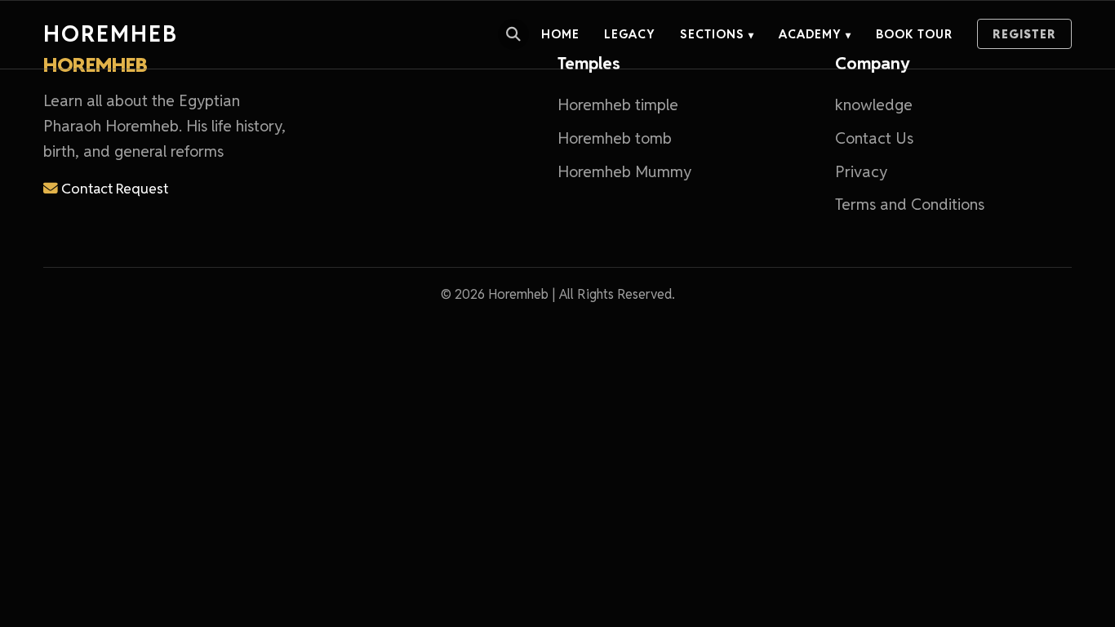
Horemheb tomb (615, 138)
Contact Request (113, 188)
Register (1024, 34)
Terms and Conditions (909, 204)
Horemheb (110, 34)
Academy (815, 34)
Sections (717, 34)
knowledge (874, 105)
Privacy (861, 172)
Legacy (629, 34)
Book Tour (914, 34)
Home (560, 34)
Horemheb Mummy (624, 172)
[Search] (513, 34)
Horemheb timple (618, 105)
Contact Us (874, 138)
